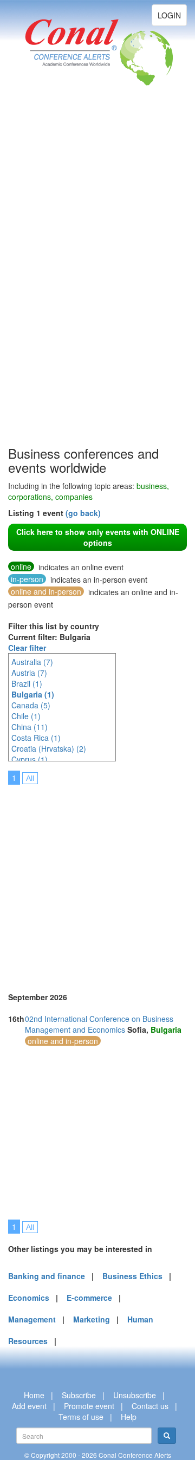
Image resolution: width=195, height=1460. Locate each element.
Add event (29, 1405)
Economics (28, 1297)
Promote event (89, 1405)
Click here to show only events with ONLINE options (97, 537)
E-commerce (89, 1297)
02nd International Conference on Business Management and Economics (99, 1024)
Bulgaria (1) (32, 694)
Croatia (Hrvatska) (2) (48, 748)
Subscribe (79, 1395)
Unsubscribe (134, 1395)
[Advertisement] (51, 281)
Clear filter (27, 647)
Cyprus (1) (29, 759)
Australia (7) (32, 661)
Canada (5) (30, 705)
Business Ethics (132, 1275)
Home (34, 1395)
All (30, 778)
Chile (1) (26, 716)
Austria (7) (29, 672)
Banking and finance (46, 1275)
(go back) (83, 512)
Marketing (91, 1319)
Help (128, 1416)
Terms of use (80, 1416)
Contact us (150, 1405)
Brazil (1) (26, 683)
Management (32, 1319)
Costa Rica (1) (36, 737)
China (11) (29, 726)
